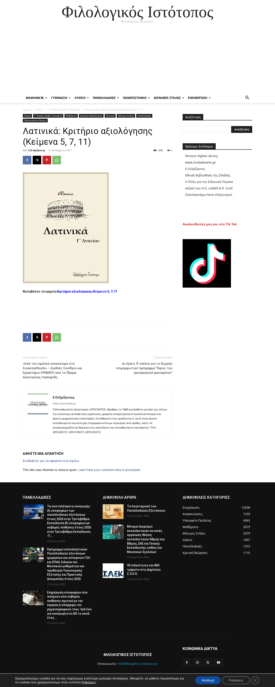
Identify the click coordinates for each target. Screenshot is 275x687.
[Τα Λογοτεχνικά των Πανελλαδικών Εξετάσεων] (113, 511)
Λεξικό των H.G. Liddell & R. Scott (209, 188)
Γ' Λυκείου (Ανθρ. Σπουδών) (63, 109)
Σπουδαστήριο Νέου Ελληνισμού (208, 195)
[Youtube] (218, 662)
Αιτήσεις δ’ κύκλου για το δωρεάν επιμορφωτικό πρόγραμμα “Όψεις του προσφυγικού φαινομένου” (144, 368)
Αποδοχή (208, 680)
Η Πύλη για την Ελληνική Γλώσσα (209, 182)
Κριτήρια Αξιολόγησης (91, 115)
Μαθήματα (71, 115)
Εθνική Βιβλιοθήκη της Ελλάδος (207, 175)
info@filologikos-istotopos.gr (137, 664)
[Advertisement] (137, 60)
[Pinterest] (47, 160)
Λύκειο (39, 109)
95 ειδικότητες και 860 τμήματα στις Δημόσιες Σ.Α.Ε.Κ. (144, 569)
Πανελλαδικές (144, 115)
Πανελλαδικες (104, 98)
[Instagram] (197, 662)
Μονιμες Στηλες (167, 98)
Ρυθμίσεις (89, 682)
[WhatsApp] (56, 160)
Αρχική (27, 109)
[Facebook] (27, 160)
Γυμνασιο (59, 98)
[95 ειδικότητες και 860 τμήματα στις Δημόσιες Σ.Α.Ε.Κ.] (113, 570)
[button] (247, 98)
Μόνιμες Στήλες (126, 115)
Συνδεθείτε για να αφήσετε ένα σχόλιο (51, 461)
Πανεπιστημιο (135, 98)
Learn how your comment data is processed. (109, 470)
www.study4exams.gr (200, 162)
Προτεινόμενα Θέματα (35, 120)
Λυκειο (80, 98)
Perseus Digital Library (201, 156)
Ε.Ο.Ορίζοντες (36, 150)
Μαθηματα (35, 98)
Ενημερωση (197, 98)
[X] (37, 160)
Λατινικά (110, 115)
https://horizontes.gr (64, 403)
